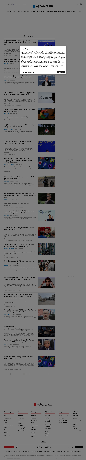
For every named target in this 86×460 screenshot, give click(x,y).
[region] (43, 60)
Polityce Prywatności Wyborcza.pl (39, 66)
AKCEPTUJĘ (61, 72)
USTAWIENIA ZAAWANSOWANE (28, 72)
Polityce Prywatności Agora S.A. (52, 66)
